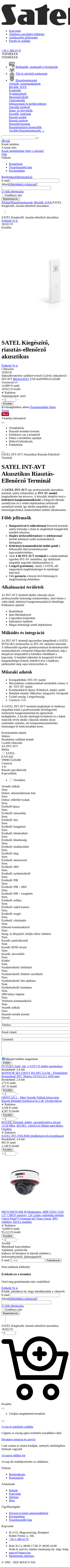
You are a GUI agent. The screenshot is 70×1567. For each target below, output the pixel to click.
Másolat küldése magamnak (21, 1059)
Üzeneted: (7, 1039)
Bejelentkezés (9, 177)
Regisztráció (25, 177)
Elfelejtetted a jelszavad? (23, 184)
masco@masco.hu (19, 1552)
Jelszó (5, 184)
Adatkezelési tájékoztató (23, 37)
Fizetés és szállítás (19, 40)
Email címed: (9, 1032)
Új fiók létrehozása (12, 191)
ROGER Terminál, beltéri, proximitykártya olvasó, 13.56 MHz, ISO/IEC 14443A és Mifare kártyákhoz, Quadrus (32, 1126)
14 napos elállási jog (13, 1455)
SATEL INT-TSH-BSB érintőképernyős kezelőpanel (32, 1135)
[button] (52, 407)
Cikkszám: (7, 369)
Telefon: (6, 1024)
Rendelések (16, 164)
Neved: (5, 1017)
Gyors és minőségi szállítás (17, 1426)
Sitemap (13, 1497)
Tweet (5, 410)
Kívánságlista (17, 170)
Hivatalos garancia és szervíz (18, 1439)
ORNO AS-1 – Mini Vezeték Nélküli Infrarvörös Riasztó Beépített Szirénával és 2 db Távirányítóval (31, 1099)
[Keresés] (37, 138)
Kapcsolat (15, 30)
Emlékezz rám (13, 195)
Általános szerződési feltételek (26, 34)
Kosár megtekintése (13, 150)
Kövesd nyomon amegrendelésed (28, 1513)
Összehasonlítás (39, 407)
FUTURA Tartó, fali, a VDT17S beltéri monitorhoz (32, 1066)
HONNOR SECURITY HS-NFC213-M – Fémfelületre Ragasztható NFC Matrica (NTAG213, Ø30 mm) (34, 1074)
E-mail (5, 180)
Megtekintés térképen (21, 1556)
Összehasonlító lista (20, 167)
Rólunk (13, 1490)
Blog (12, 1500)
